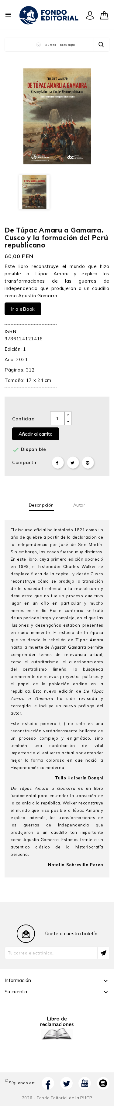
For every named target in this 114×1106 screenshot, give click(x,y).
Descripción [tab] (41, 505)
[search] (101, 44)
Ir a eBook (23, 309)
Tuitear (73, 462)
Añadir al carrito (36, 434)
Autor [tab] (79, 505)
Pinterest (88, 462)
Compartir (58, 462)
